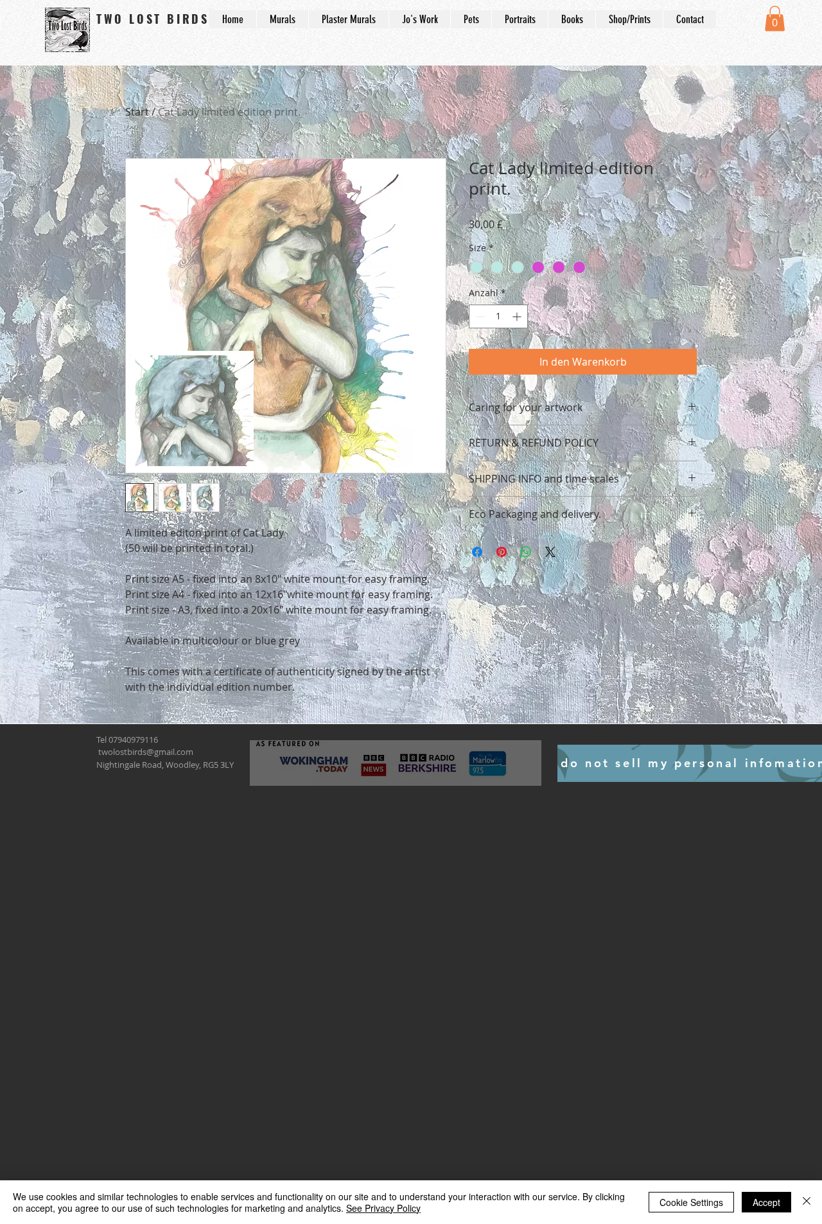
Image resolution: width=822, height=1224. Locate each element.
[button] (774, 18)
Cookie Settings (691, 1202)
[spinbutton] (498, 316)
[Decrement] (479, 316)
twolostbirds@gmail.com (145, 752)
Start (137, 112)
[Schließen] (806, 1202)
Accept (766, 1202)
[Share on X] (550, 552)
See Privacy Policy (383, 1208)
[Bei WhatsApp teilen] (526, 552)
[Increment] (518, 316)
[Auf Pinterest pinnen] (501, 552)
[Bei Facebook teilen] (477, 552)
